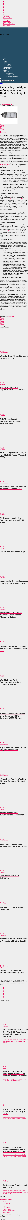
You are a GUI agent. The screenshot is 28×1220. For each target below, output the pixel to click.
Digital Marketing (7, 67)
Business (8, 64)
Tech (4, 60)
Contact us (6, 15)
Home (4, 19)
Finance (8, 65)
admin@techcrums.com (6, 1199)
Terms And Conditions (9, 24)
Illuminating (11, 316)
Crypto (5, 62)
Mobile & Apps (7, 68)
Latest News (6, 21)
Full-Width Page (7, 18)
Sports (5, 70)
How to (5, 61)
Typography (6, 25)
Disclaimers (6, 16)
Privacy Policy (7, 22)
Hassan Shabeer (6, 104)
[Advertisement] (14, 46)
